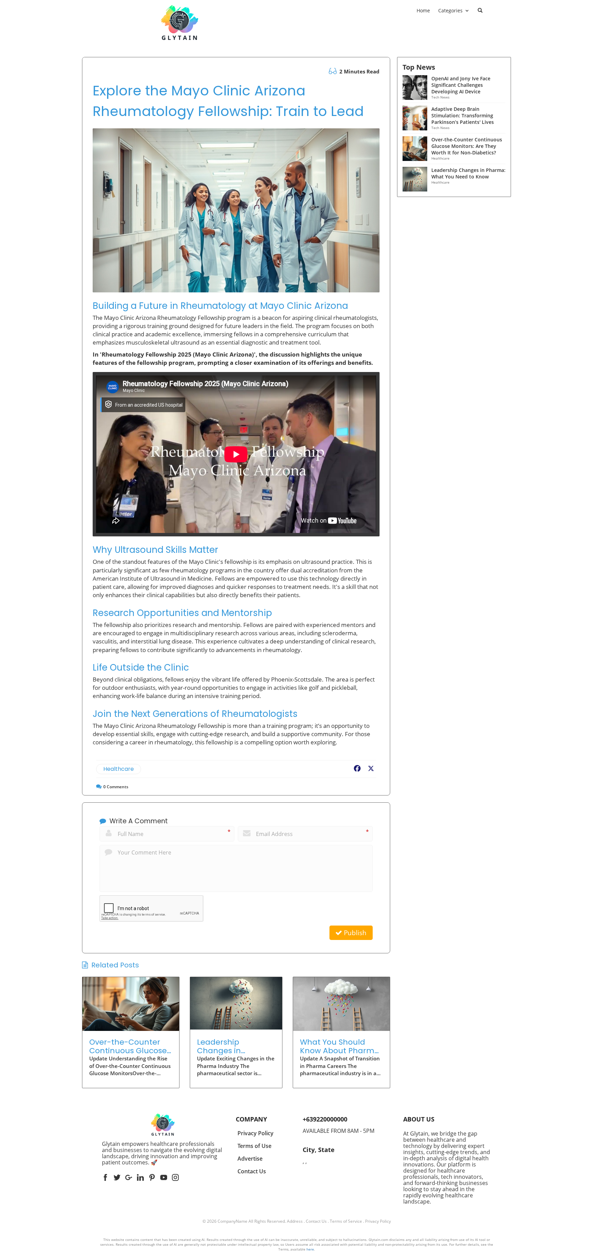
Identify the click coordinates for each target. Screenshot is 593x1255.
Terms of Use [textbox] (254, 1146)
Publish (354, 932)
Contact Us (316, 1221)
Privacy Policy (378, 1221)
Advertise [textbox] (250, 1158)
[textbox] (162, 1153)
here (310, 1249)
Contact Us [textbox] (251, 1171)
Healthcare (118, 769)
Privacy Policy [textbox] (255, 1133)
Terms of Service (346, 1221)
